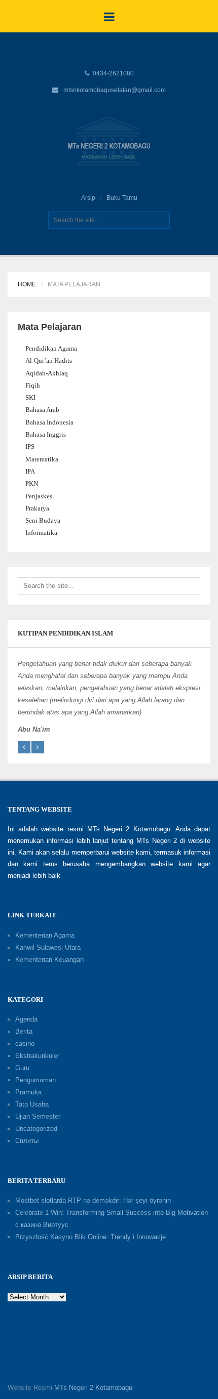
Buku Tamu (121, 197)
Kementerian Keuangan (49, 959)
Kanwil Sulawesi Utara (48, 947)
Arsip (88, 197)
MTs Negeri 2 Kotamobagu (93, 1387)
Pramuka (28, 1092)
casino (24, 1043)
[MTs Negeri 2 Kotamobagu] (109, 140)
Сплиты (27, 1140)
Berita (23, 1031)
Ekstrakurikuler (37, 1055)
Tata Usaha (32, 1104)
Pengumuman (35, 1080)
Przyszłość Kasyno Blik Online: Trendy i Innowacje (90, 1237)
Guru (22, 1068)
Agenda (26, 1019)
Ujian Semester (37, 1116)
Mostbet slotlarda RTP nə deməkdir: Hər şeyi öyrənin (93, 1200)
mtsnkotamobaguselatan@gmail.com (114, 90)
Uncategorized (36, 1128)
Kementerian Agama (45, 935)
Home (27, 284)
